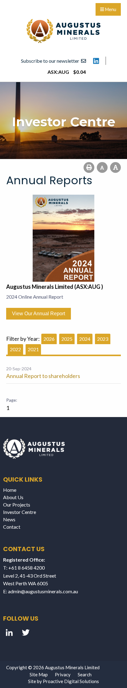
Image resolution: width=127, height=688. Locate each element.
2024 (84, 339)
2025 (66, 339)
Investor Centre (19, 512)
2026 (49, 339)
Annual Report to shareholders (43, 375)
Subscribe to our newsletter (51, 61)
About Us (13, 497)
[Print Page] (89, 167)
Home (9, 490)
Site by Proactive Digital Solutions (63, 681)
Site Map (39, 674)
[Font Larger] (115, 167)
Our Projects (16, 504)
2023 (102, 339)
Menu (110, 9)
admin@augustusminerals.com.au (43, 591)
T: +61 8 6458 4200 (24, 568)
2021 (33, 349)
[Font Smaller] (102, 167)
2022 (15, 349)
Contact (11, 527)
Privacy (63, 674)
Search (85, 674)
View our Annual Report (38, 313)
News (9, 519)
